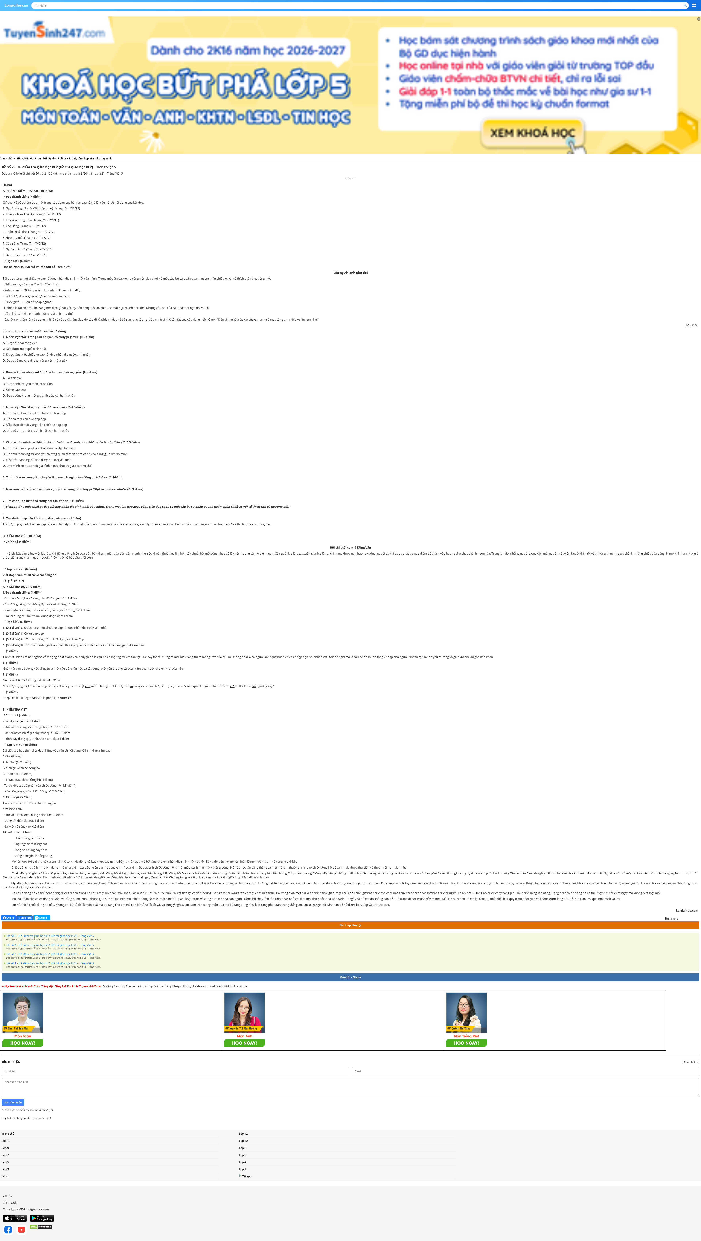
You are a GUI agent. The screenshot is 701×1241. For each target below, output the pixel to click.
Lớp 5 (5, 1162)
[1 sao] (681, 918)
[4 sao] (694, 918)
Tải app (246, 1176)
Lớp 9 (5, 1148)
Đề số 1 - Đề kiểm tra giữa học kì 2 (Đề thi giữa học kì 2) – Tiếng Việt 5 (50, 963)
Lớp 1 (5, 1176)
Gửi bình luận (13, 1102)
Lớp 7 (5, 1155)
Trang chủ (8, 1133)
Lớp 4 (242, 1162)
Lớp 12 (243, 1133)
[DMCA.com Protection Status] (41, 1230)
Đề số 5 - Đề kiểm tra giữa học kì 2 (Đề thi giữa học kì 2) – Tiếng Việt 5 (50, 954)
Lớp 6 (242, 1155)
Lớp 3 (5, 1169)
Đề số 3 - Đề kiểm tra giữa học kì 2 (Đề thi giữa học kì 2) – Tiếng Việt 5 (50, 936)
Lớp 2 (242, 1169)
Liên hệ (7, 1195)
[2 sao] (685, 918)
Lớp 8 (242, 1148)
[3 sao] (689, 918)
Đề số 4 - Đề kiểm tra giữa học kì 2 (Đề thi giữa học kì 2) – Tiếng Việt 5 (50, 945)
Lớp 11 (6, 1140)
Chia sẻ (10, 917)
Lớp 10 (243, 1140)
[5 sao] (698, 918)
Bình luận (26, 918)
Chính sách (10, 1202)
